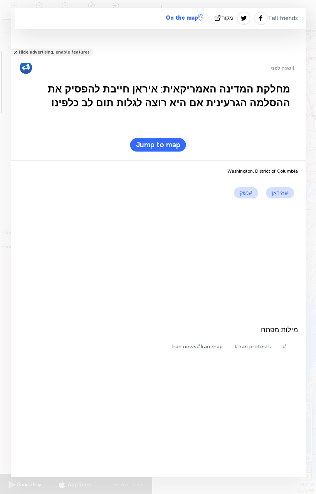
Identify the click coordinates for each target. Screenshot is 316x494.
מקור (227, 18)
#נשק (246, 193)
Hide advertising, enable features (54, 52)
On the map (182, 18)
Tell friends (283, 18)
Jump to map (158, 145)
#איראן (280, 193)
